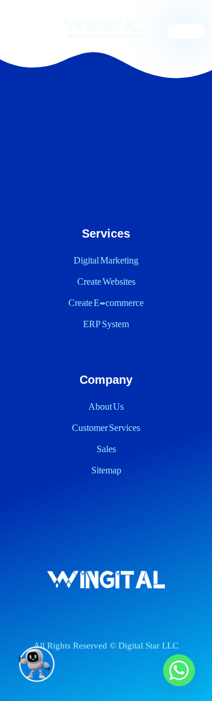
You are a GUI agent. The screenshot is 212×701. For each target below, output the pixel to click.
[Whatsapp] (179, 670)
